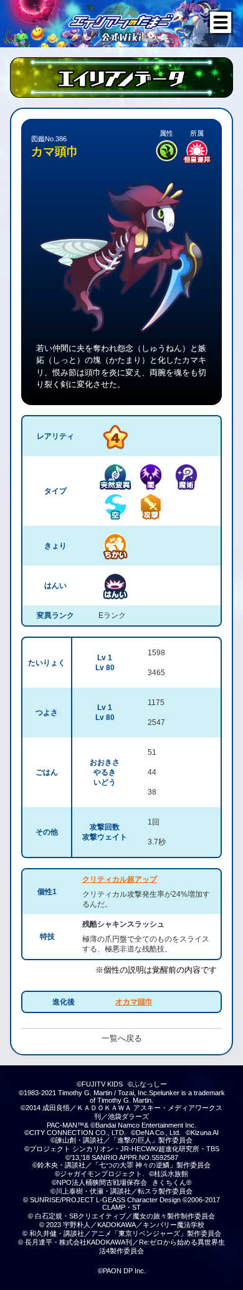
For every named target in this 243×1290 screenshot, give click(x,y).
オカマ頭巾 (134, 1002)
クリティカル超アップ (119, 879)
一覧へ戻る (122, 1038)
